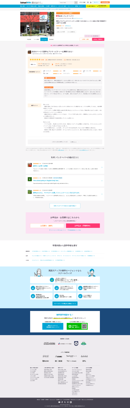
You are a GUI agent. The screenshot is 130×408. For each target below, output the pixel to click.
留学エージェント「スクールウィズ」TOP (28, 9)
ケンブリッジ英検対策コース (68, 251)
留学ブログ (60, 367)
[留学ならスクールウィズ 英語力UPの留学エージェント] (25, 3)
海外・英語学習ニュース (63, 382)
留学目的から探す (47, 372)
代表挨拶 (42, 399)
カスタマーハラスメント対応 (77, 380)
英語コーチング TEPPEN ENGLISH (87, 399)
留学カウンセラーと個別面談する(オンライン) (53, 326)
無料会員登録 (105, 2)
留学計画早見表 (75, 374)
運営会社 (38, 399)
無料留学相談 (88, 369)
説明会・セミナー (79, 6)
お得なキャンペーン (90, 377)
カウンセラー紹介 (62, 6)
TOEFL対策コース (56, 251)
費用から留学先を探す (48, 371)
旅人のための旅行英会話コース (47, 260)
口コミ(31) (44, 39)
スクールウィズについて (77, 369)
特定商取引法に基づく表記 (77, 383)
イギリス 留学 (33, 375)
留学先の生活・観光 (62, 377)
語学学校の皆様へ (75, 377)
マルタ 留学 (32, 380)
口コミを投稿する (71, 31)
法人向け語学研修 (66, 399)
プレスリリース (52, 399)
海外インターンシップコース (50, 255)
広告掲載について (59, 399)
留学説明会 (88, 382)
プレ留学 (47, 6)
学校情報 (29, 39)
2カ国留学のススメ (89, 385)
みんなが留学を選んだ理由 (77, 372)
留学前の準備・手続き (62, 375)
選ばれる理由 (41, 6)
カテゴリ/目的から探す (32, 6)
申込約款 (73, 388)
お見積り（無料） (86, 39)
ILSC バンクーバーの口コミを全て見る (64, 206)
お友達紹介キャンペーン (91, 379)
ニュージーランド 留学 (34, 377)
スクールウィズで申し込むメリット (58, 230)
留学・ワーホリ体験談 (90, 375)
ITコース (60, 255)
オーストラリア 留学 (34, 374)
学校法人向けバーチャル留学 (75, 399)
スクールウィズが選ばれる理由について (65, 303)
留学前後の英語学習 (62, 383)
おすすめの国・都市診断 (49, 377)
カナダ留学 (48, 9)
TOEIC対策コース (36, 251)
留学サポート (54, 6)
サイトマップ (74, 394)
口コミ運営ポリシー (84, 150)
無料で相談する (92, 6)
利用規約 (73, 379)
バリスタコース (67, 255)
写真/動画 (51, 39)
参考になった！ (74, 141)
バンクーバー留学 (54, 9)
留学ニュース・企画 (62, 380)
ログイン (97, 2)
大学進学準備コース (60, 260)
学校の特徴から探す (48, 369)
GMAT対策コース (88, 251)
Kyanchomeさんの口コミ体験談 (64, 9)
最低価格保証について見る (75, 230)
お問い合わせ (61, 150)
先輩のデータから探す (48, 374)
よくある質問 (74, 375)
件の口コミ (68, 25)
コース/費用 (36, 39)
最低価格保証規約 (75, 382)
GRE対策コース (79, 251)
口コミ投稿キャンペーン (91, 380)
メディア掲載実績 (65, 352)
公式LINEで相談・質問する (75, 326)
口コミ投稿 (83, 2)
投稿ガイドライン (75, 386)
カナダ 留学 (32, 372)
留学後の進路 (60, 379)
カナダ (74, 18)
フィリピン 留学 (33, 369)
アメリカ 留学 (33, 371)
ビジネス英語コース (37, 255)
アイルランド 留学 (33, 379)
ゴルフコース (36, 260)
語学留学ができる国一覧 (41, 9)
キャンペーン (71, 6)
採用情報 (46, 399)
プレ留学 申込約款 (75, 389)
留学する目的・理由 (62, 369)
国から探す (22, 6)
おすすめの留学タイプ (62, 371)
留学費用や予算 (61, 372)
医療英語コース (91, 255)
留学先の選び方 (61, 374)
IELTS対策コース (46, 251)
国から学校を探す (34, 367)
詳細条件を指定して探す (49, 375)
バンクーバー (80, 18)
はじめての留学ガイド (90, 383)
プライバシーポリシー (76, 385)
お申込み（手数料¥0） (98, 39)
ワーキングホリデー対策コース (79, 255)
